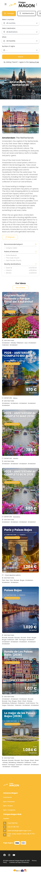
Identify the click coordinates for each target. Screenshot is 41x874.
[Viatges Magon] (11, 785)
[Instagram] (9, 855)
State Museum (11, 255)
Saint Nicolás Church (13, 260)
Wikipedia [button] (11, 237)
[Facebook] (4, 855)
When (4, 37)
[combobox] (20, 23)
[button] (1, 13)
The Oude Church (12, 258)
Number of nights (8, 46)
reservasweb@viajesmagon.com (19, 831)
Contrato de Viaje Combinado (19, 862)
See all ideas (20, 288)
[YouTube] (14, 855)
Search (20, 57)
